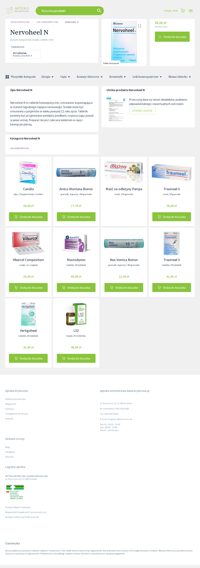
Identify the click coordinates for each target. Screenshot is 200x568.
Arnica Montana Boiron (76, 189)
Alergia (45, 77)
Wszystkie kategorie (23, 77)
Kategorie (10, 451)
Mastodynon (76, 259)
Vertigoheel (28, 330)
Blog (7, 447)
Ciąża (63, 77)
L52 (76, 330)
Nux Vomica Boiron (124, 259)
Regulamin (10, 403)
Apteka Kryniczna (20, 22)
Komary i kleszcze (88, 77)
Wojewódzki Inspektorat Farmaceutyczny (26, 512)
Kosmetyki (115, 77)
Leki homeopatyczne (47, 22)
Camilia (28, 189)
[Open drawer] (191, 10)
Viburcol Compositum (28, 259)
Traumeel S (171, 189)
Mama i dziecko (178, 77)
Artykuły (9, 456)
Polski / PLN (171, 10)
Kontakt (9, 418)
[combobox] (81, 10)
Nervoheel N (72, 22)
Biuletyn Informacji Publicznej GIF (22, 517)
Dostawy (9, 408)
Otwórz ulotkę (142, 110)
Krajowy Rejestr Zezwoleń (18, 507)
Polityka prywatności (15, 399)
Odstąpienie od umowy (16, 413)
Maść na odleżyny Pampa (124, 189)
